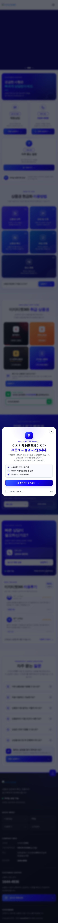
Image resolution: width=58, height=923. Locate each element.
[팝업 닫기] (51, 431)
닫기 (51, 491)
